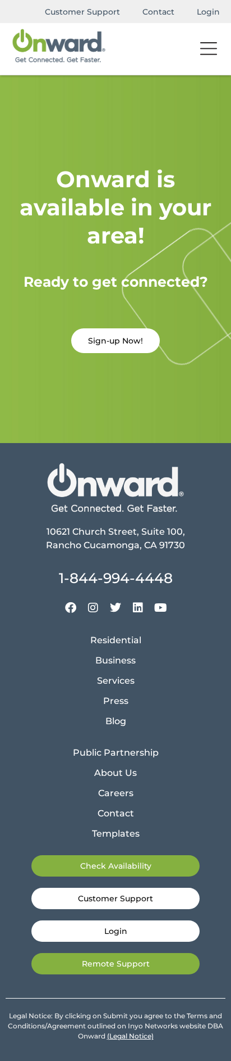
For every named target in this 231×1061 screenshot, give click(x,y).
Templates (116, 833)
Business (115, 660)
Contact (158, 12)
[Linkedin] (138, 608)
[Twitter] (115, 608)
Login (208, 12)
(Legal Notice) (130, 1036)
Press (115, 701)
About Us (115, 772)
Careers (115, 793)
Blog (115, 721)
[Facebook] (70, 608)
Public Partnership (116, 752)
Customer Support (82, 12)
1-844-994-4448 (116, 578)
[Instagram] (93, 608)
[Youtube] (160, 608)
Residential (115, 640)
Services (116, 680)
